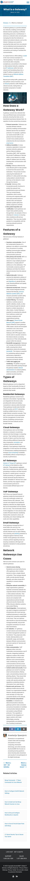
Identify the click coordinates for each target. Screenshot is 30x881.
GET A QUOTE (18, 852)
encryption (17, 442)
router (25, 56)
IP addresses (9, 68)
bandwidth (9, 351)
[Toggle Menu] (28, 2)
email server (9, 143)
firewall (7, 83)
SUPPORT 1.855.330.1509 (8, 857)
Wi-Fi (16, 409)
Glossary (5, 23)
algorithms (12, 281)
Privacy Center (12, 870)
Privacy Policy (23, 868)
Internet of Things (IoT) (9, 463)
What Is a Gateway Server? (23, 765)
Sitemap (4, 870)
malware (16, 215)
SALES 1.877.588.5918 (22, 857)
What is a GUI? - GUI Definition (7, 765)
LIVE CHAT (9, 852)
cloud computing (13, 452)
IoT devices (6, 465)
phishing (16, 533)
